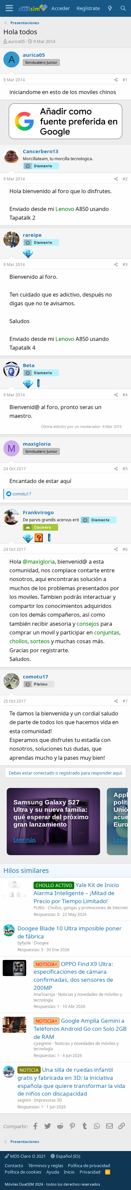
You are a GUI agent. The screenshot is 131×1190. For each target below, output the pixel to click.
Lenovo (64, 209)
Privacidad (90, 1172)
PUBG (39, 908)
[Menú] (9, 8)
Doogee (41, 943)
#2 (125, 179)
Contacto (14, 1165)
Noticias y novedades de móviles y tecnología (78, 997)
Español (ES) (67, 1156)
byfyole (24, 943)
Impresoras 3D (48, 1100)
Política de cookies (23, 1172)
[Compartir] (116, 80)
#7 (125, 701)
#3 (125, 264)
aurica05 (16, 41)
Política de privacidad (89, 1165)
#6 (125, 549)
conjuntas (106, 632)
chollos (18, 641)
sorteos (40, 641)
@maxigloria (39, 561)
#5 (125, 469)
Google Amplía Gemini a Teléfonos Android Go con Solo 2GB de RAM (80, 1029)
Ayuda (52, 1172)
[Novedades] (109, 8)
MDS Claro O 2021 (27, 1156)
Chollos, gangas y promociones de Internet (88, 908)
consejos (88, 623)
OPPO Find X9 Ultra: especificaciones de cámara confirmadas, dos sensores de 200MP (73, 975)
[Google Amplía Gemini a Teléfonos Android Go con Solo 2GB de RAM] (14, 1025)
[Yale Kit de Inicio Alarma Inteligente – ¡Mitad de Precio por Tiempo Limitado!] (14, 889)
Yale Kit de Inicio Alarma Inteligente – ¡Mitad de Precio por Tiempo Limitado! (76, 893)
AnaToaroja (44, 994)
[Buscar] (123, 8)
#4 (125, 395)
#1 (125, 80)
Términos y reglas (45, 1165)
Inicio (69, 1172)
